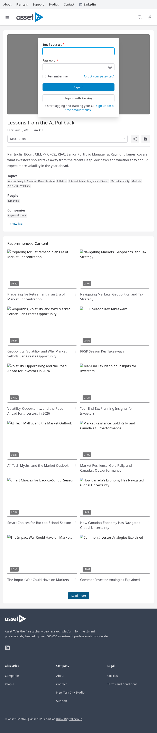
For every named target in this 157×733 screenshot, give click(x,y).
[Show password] (109, 67)
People (9, 684)
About (60, 676)
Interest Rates (77, 181)
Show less (16, 224)
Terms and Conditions (122, 684)
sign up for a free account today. (89, 108)
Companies (12, 676)
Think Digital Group (69, 719)
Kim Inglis (13, 201)
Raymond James (17, 215)
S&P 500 (13, 186)
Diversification (46, 181)
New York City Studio (70, 692)
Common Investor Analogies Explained (110, 579)
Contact (61, 684)
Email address (52, 44)
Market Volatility (120, 181)
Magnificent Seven (97, 181)
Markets (136, 181)
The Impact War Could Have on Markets (38, 579)
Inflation (61, 181)
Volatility (25, 186)
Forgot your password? (98, 76)
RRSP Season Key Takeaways (102, 351)
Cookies (112, 676)
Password (49, 60)
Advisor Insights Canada (22, 181)
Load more (78, 596)
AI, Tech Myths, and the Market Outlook (38, 465)
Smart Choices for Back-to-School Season (39, 522)
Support (61, 701)
